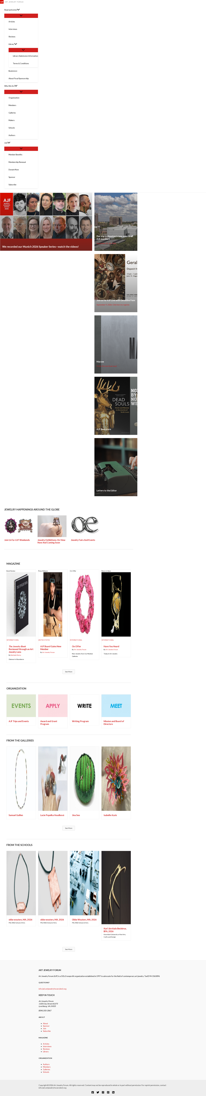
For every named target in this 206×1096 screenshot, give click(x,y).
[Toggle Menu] (21, 16)
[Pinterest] (108, 1093)
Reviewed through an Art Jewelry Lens (21, 649)
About (45, 1023)
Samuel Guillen (16, 815)
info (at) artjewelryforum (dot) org (52, 989)
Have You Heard (111, 646)
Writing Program (80, 721)
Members (47, 1067)
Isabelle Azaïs (110, 815)
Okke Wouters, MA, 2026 (84, 919)
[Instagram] (103, 1093)
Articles (46, 1044)
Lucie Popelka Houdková (52, 815)
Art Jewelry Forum (48, 652)
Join (44, 1028)
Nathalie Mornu (16, 655)
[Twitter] (98, 1093)
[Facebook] (92, 1093)
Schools (46, 1072)
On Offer (76, 646)
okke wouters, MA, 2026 (20, 919)
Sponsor (46, 1026)
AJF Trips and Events (19, 721)
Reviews (46, 1049)
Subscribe (47, 1031)
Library (46, 1051)
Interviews (47, 1046)
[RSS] (113, 1093)
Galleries (46, 1069)
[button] (18, 10)
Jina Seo (76, 815)
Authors (46, 1064)
